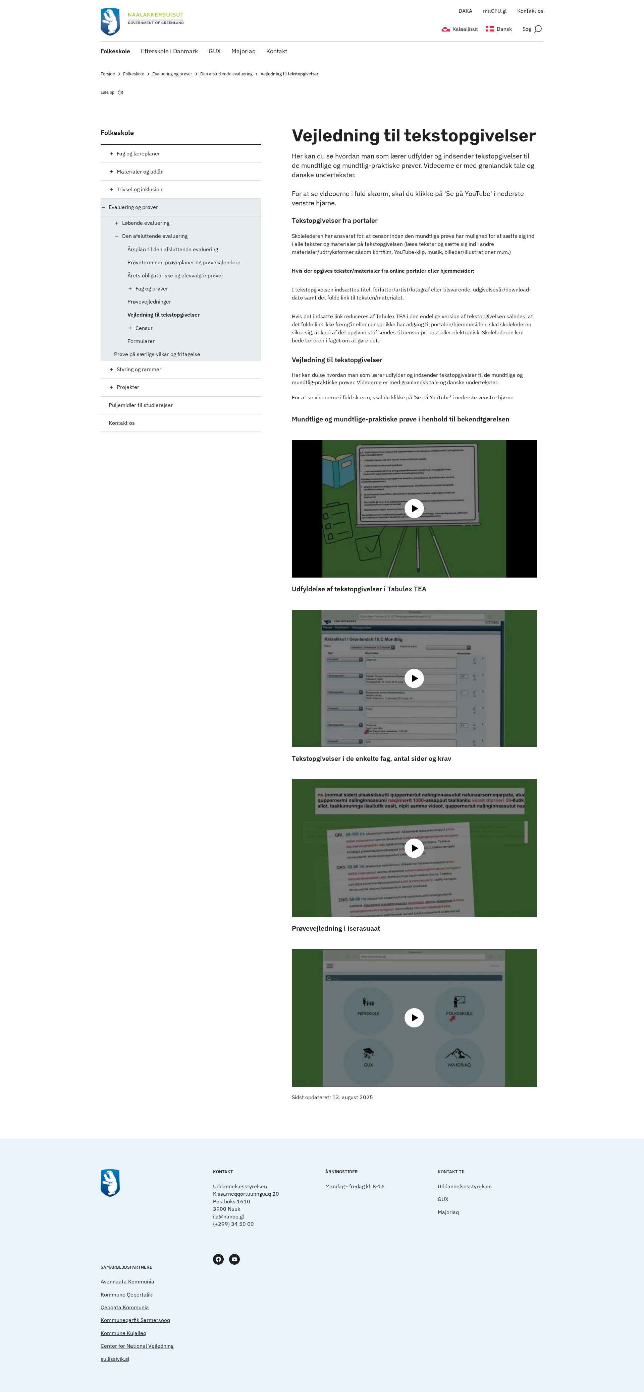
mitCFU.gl (494, 10)
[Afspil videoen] (414, 509)
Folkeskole (115, 51)
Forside (108, 74)
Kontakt (276, 51)
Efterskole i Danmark (169, 51)
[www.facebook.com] (218, 1259)
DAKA (465, 10)
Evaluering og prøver (172, 74)
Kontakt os (530, 10)
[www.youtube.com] (234, 1259)
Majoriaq (243, 51)
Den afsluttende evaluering (226, 74)
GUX (215, 51)
